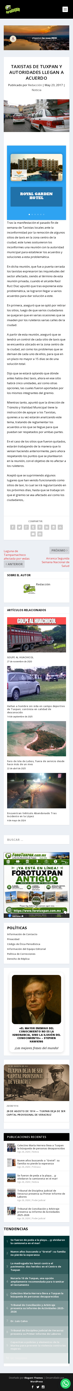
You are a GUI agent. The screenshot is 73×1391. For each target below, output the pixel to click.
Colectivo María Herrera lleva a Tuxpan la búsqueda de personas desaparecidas (41, 1147)
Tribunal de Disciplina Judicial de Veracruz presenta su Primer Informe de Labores (41, 1193)
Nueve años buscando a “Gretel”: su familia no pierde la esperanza (38, 1162)
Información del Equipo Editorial (26, 949)
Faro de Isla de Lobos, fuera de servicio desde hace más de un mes (36, 763)
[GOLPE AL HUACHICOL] (36, 634)
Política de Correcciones (21, 953)
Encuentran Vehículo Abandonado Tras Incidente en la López (32, 815)
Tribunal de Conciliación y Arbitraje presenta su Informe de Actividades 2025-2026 (38, 1211)
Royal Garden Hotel (36, 195)
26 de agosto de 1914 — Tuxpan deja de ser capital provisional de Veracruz (36, 1113)
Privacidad (13, 939)
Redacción (35, 85)
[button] (65, 1383)
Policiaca (36, 1166)
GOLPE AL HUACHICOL (20, 657)
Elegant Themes (33, 1377)
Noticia (36, 90)
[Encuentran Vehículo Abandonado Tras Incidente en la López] (36, 790)
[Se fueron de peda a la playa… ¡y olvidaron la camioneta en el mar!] (11, 1178)
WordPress (36, 1381)
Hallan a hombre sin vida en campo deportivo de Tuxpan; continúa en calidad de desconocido (36, 709)
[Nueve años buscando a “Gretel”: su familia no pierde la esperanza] (11, 1162)
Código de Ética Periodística (23, 944)
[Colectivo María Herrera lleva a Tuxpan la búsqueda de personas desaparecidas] (11, 1147)
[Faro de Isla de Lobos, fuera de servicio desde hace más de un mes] (36, 738)
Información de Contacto (22, 934)
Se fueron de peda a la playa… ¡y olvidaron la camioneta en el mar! (37, 1177)
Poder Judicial (38, 1200)
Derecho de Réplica (18, 958)
